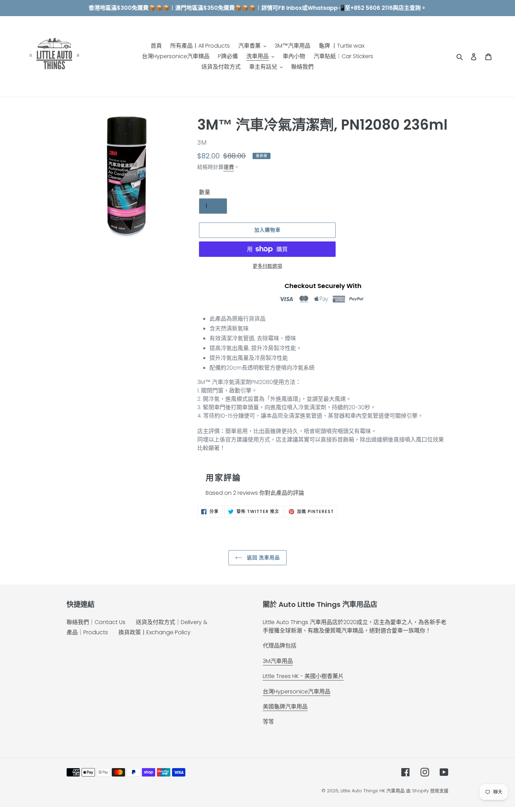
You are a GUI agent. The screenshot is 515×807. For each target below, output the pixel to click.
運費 (229, 167)
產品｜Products (87, 632)
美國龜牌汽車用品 (285, 707)
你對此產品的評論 (281, 493)
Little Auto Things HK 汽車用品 (373, 790)
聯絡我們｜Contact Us (96, 622)
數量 (204, 192)
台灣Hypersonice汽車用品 (296, 692)
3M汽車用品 (278, 661)
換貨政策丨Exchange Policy (154, 632)
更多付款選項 (267, 265)
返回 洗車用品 (263, 557)
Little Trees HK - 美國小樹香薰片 (303, 676)
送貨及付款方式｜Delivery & (171, 622)
